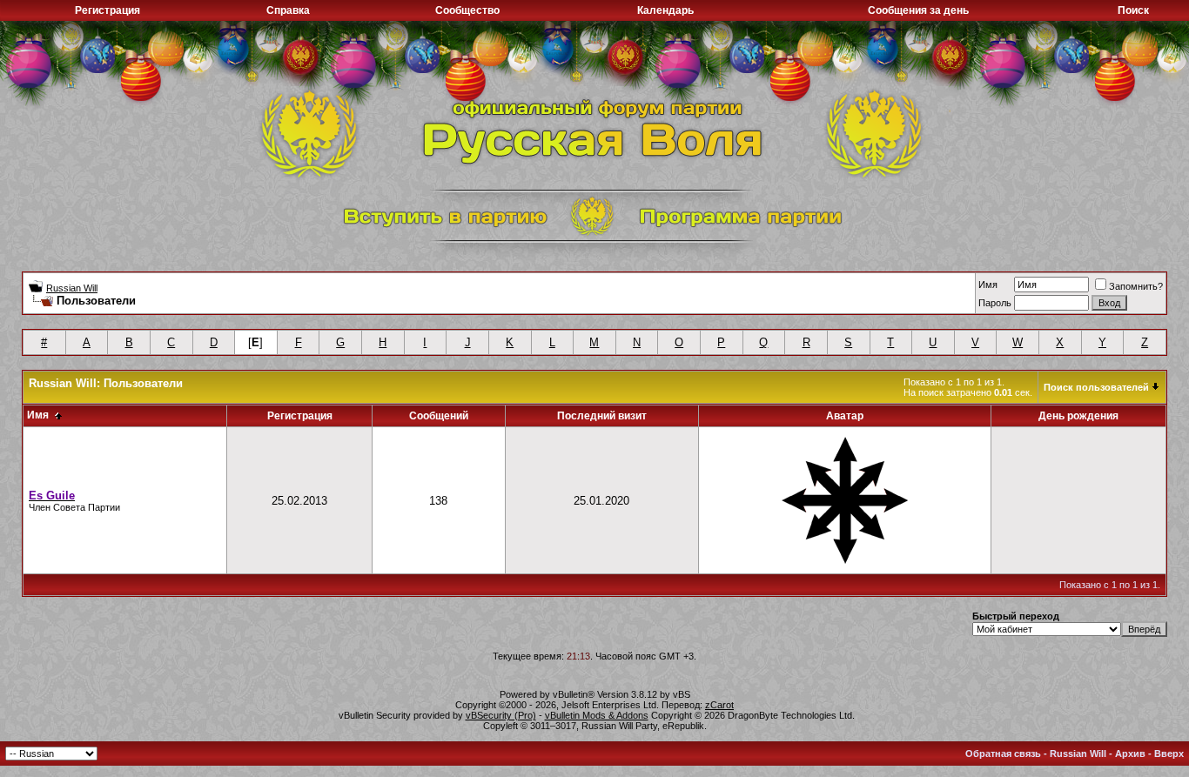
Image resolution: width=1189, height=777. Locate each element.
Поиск (1133, 10)
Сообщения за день (918, 10)
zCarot (719, 705)
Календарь (665, 10)
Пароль (994, 303)
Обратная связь (1003, 753)
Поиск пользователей (1096, 387)
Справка (288, 10)
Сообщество (467, 10)
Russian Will (71, 288)
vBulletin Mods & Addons (596, 715)
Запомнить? (1136, 286)
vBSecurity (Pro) (501, 715)
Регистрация (107, 10)
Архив (1130, 753)
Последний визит (602, 416)
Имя (988, 284)
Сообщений (438, 416)
